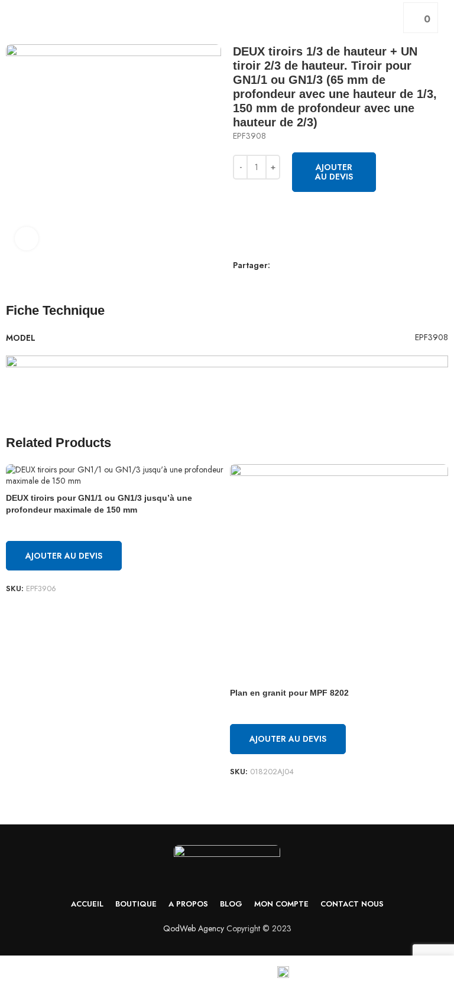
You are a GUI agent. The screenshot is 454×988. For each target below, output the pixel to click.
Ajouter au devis (334, 172)
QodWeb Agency (193, 928)
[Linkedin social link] (280, 282)
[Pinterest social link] (267, 282)
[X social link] (253, 282)
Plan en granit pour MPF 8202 (289, 692)
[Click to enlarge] (26, 238)
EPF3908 (431, 337)
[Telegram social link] (294, 282)
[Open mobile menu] (13, 18)
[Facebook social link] (240, 282)
